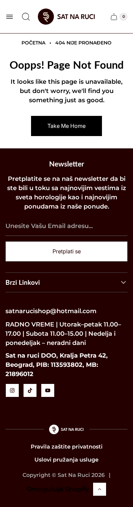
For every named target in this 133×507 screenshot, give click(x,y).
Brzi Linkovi (22, 282)
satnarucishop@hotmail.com (51, 311)
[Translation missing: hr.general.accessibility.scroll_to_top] (99, 489)
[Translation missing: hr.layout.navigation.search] (25, 16)
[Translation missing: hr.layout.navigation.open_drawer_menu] (9, 16)
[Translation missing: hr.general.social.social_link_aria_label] (12, 390)
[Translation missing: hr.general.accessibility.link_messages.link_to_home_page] (66, 429)
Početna (33, 42)
